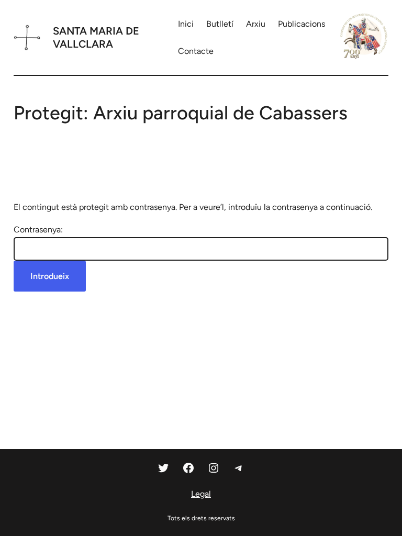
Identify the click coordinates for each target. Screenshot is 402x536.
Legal (201, 494)
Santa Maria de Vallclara (96, 37)
